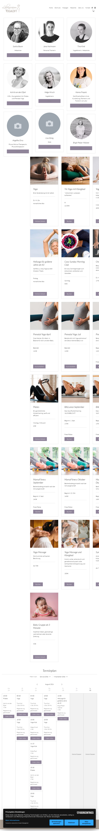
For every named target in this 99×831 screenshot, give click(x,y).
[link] (44, 189)
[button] (93, 11)
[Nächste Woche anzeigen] (62, 684)
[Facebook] (92, 8)
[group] (8, 751)
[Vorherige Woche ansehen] (37, 684)
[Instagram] (95, 8)
